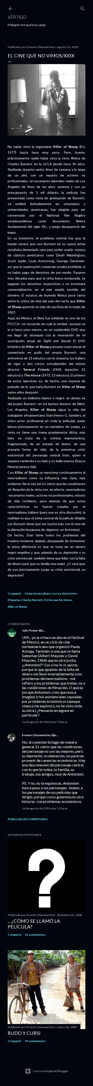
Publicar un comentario (28, 819)
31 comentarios (35, 934)
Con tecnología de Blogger (50, 1071)
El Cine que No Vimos (58, 600)
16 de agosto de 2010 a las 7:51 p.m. (45, 808)
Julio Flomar (30, 630)
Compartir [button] (14, 593)
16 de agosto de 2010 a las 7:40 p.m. (45, 722)
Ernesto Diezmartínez (36, 735)
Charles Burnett (32, 600)
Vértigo (17, 17)
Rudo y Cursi (24, 1033)
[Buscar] (82, 7)
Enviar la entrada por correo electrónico (51, 593)
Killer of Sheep (17, 606)
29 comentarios (35, 1041)
